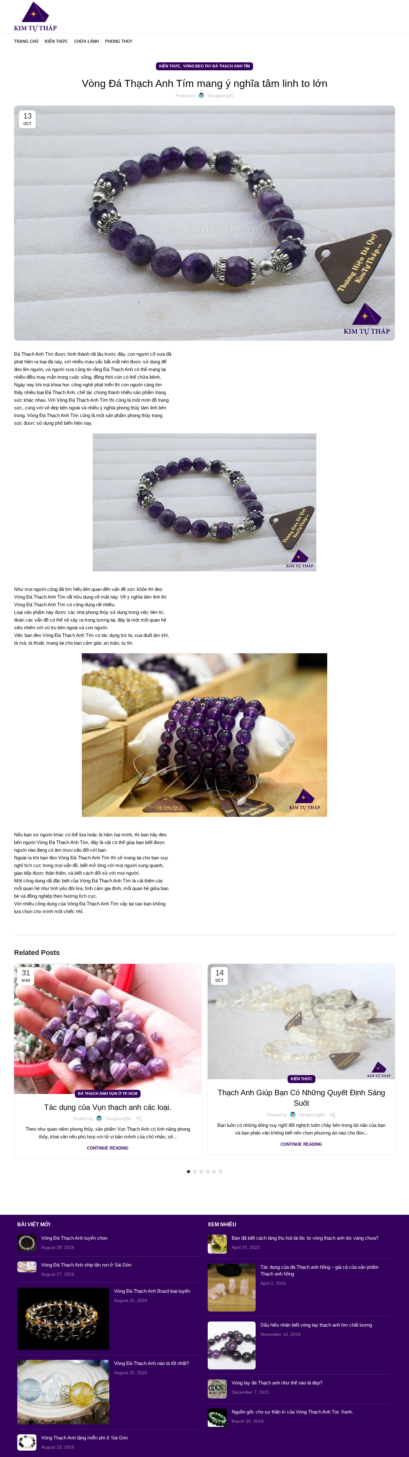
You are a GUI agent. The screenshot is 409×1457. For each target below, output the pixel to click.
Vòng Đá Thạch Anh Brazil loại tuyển (152, 1291)
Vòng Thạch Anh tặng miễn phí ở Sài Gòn (84, 1437)
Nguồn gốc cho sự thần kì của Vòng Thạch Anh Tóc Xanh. (292, 1411)
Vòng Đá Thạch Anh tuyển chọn (74, 1238)
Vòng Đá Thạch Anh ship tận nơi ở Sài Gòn (86, 1264)
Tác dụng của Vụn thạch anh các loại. (107, 1107)
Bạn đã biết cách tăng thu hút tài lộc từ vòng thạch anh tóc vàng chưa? (305, 1238)
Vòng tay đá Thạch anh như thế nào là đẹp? (277, 1382)
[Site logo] (35, 16)
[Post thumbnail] (26, 1243)
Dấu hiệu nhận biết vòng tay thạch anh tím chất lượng (316, 1325)
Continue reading (107, 1148)
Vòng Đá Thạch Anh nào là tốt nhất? (151, 1363)
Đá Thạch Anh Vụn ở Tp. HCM (107, 1093)
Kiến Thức (170, 66)
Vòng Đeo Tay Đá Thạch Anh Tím (216, 66)
